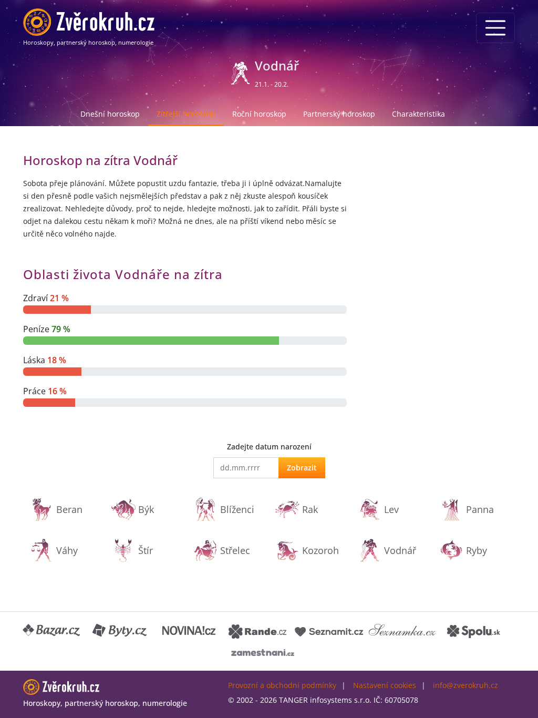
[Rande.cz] (257, 630)
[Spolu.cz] (473, 630)
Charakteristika (418, 114)
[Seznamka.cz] (402, 630)
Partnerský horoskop (339, 114)
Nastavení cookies (384, 685)
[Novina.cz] (189, 630)
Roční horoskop (259, 114)
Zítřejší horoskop (186, 114)
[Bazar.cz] (52, 630)
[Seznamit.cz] (329, 630)
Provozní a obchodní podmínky (282, 685)
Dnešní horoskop (110, 114)
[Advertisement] (437, 217)
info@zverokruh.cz (465, 685)
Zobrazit (302, 468)
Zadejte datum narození (269, 447)
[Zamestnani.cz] (262, 651)
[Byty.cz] (120, 630)
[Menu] (495, 28)
